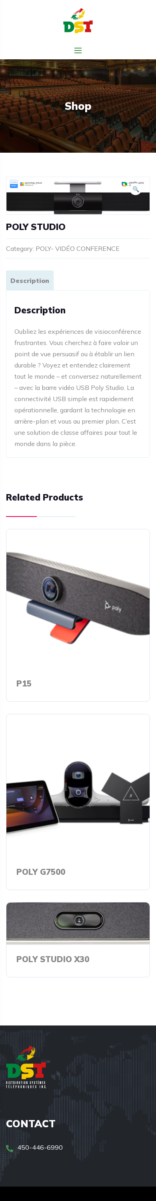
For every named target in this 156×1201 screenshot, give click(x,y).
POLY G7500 (40, 872)
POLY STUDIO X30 (52, 959)
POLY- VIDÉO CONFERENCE (78, 248)
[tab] (30, 280)
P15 (24, 683)
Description (29, 281)
